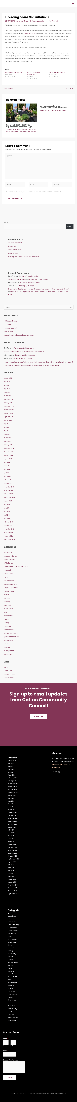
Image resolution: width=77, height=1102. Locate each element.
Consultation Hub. (29, 33)
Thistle (6, 644)
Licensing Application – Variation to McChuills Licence (54, 107)
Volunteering (8, 654)
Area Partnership (9, 560)
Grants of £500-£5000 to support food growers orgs (19, 126)
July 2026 (7, 382)
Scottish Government (11, 633)
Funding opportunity (22, 129)
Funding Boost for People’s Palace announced (23, 257)
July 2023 (7, 504)
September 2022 (9, 539)
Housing (6, 595)
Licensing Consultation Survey (14, 72)
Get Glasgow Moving (15, 243)
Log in (6, 667)
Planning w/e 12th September (28, 276)
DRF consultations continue (57, 72)
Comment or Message (10, 1060)
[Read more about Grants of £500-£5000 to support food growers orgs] (21, 113)
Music (5, 612)
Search (6, 222)
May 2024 (7, 469)
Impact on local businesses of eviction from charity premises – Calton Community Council (38, 289)
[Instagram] (59, 772)
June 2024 (7, 466)
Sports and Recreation (11, 637)
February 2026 (8, 399)
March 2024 (7, 476)
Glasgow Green (9, 591)
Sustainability (8, 640)
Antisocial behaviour (10, 556)
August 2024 (8, 459)
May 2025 (7, 431)
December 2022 (9, 529)
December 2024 (9, 448)
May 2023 (7, 511)
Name (5, 1039)
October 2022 (8, 536)
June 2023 (7, 508)
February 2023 (8, 522)
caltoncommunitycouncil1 (17, 279)
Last (12, 1046)
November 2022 (9, 532)
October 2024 (8, 455)
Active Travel (8, 552)
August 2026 (8, 378)
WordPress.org (9, 678)
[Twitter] (56, 772)
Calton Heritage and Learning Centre (16, 566)
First (4, 1046)
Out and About (8, 616)
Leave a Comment (11, 129)
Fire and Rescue (9, 581)
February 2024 (8, 480)
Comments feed (9, 674)
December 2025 (9, 406)
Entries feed (8, 671)
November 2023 (9, 490)
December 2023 (9, 487)
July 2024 (7, 462)
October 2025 (8, 413)
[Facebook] (53, 772)
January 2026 (8, 403)
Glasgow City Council (30, 21)
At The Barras (8, 563)
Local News (7, 605)
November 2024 (9, 452)
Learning (7, 598)
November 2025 (9, 410)
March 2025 (7, 438)
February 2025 (8, 441)
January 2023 (8, 525)
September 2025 (9, 417)
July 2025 (7, 424)
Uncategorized (15, 131)
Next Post (70, 89)
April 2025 (7, 434)
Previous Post (7, 89)
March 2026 (7, 396)
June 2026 (7, 385)
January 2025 (8, 445)
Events (6, 577)
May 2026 (7, 389)
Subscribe (38, 716)
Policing (6, 623)
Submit (10, 1078)
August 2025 (8, 420)
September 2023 (9, 497)
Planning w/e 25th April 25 (27, 286)
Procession (12, 246)
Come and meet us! (14, 250)
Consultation (18, 21)
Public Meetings (9, 630)
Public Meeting (13, 253)
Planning (7, 619)
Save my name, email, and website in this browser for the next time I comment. (34, 192)
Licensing (41, 21)
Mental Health (8, 609)
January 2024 (8, 483)
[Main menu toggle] (73, 3)
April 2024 (7, 473)
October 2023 (8, 494)
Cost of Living (8, 573)
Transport (7, 647)
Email (5, 1051)
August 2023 (8, 501)
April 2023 (7, 515)
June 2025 (7, 427)
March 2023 (7, 518)
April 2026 (7, 392)
